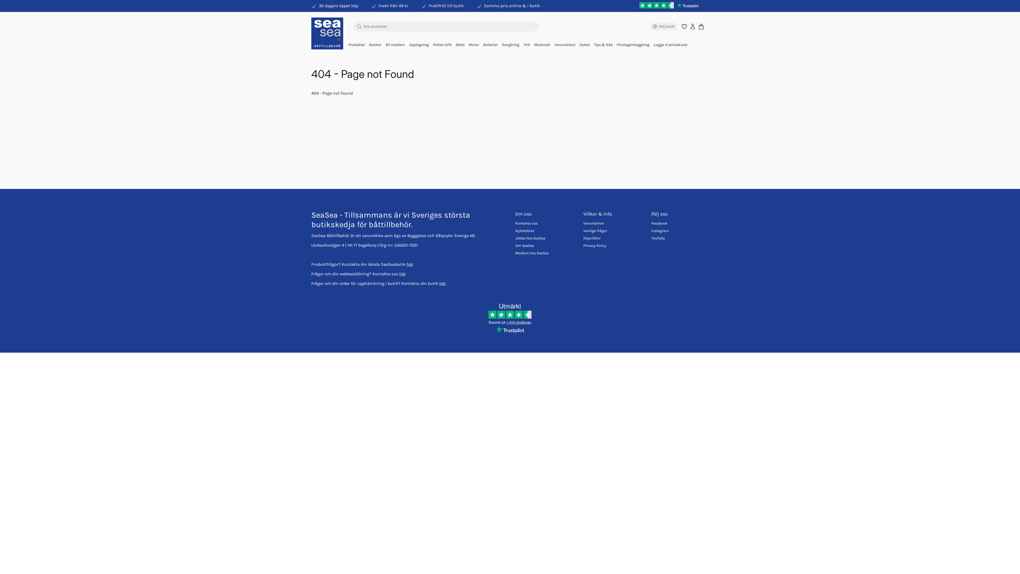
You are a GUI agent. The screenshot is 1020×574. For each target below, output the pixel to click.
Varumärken (565, 45)
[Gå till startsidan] (327, 33)
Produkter (356, 45)
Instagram (660, 231)
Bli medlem (395, 45)
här (410, 264)
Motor (474, 45)
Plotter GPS (442, 45)
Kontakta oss (526, 223)
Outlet (585, 45)
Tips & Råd (603, 45)
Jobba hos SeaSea (530, 238)
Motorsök (542, 45)
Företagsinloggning (633, 45)
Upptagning (419, 45)
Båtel (460, 45)
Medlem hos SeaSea (532, 253)
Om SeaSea (524, 245)
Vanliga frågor (595, 231)
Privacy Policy (594, 245)
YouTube (658, 238)
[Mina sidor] (693, 26)
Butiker (375, 45)
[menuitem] (356, 45)
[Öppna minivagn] (701, 26)
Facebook (659, 223)
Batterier (490, 45)
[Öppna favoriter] (684, 26)
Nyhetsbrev (524, 231)
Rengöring (510, 45)
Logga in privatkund (670, 45)
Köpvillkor (592, 238)
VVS (527, 45)
